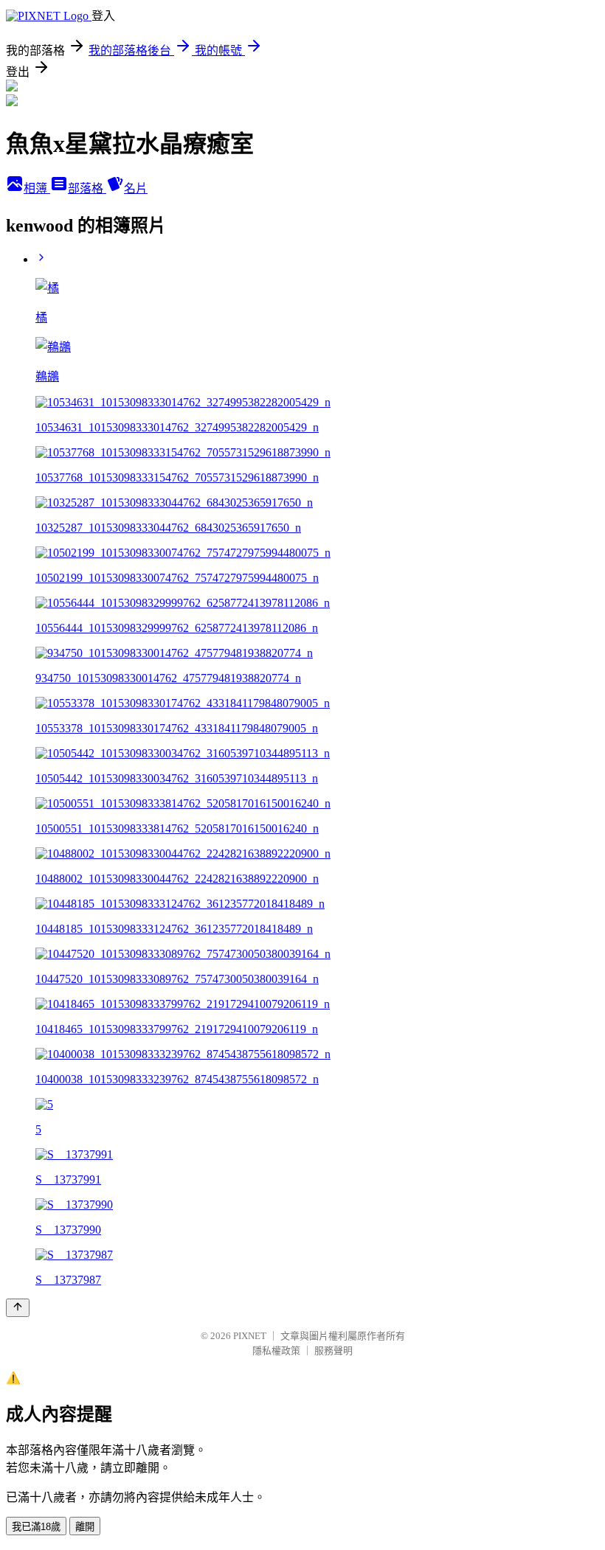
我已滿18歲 (36, 1526)
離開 (84, 1526)
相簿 (37, 188)
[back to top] (18, 1308)
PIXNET (249, 1335)
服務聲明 (333, 1350)
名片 (136, 188)
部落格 (87, 188)
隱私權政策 (276, 1350)
